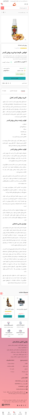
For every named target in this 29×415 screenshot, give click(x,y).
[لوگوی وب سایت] (14, 4)
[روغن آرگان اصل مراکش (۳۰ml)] (8, 302)
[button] (7, 316)
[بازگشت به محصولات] (3, 12)
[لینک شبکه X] (8, 83)
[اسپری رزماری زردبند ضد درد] (21, 302)
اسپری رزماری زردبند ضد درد (22, 310)
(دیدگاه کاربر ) (17, 48)
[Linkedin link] (5, 83)
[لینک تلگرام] (3, 83)
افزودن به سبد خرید (14, 78)
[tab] (23, 90)
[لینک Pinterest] (7, 83)
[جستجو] (2, 7)
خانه (27, 12)
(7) (4, 311)
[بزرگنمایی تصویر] (25, 39)
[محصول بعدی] (2, 12)
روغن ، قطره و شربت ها (22, 12)
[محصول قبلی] (5, 12)
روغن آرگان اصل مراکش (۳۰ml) (9, 310)
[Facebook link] (10, 83)
